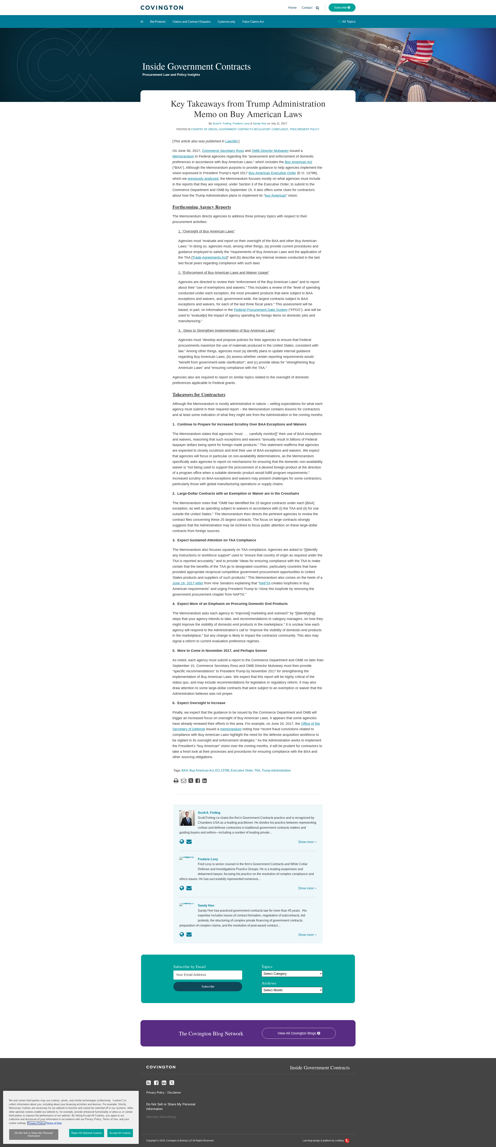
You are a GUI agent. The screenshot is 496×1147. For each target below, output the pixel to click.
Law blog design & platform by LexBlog (323, 1140)
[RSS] (148, 1083)
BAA (185, 770)
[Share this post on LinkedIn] (204, 780)
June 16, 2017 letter (187, 583)
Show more (306, 842)
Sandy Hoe (259, 123)
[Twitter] (172, 1083)
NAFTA (264, 583)
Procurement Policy (304, 129)
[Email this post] (183, 780)
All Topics (349, 21)
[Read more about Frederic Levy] (182, 888)
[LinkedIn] (164, 1083)
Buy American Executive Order (272, 173)
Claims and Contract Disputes (192, 21)
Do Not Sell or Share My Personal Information (34, 1135)
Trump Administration (276, 770)
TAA (257, 770)
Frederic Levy (241, 123)
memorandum (231, 729)
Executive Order (242, 770)
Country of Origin (204, 129)
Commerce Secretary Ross (223, 151)
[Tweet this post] (191, 780)
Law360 (231, 141)
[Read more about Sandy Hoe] (182, 934)
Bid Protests (158, 21)
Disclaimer (174, 1092)
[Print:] (176, 781)
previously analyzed (203, 179)
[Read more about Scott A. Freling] (182, 841)
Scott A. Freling (222, 123)
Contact (307, 7)
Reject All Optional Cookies (86, 1133)
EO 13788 (222, 770)
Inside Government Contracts (196, 66)
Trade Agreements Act (209, 257)
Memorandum (183, 156)
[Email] (189, 841)
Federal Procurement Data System (261, 310)
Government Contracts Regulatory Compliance (253, 129)
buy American (275, 195)
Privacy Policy (155, 1092)
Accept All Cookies (120, 1133)
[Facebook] (156, 1083)
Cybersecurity (226, 21)
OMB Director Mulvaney (270, 151)
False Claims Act (253, 21)
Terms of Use (54, 1123)
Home (292, 7)
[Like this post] (197, 780)
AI (141, 21)
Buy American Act (298, 162)
